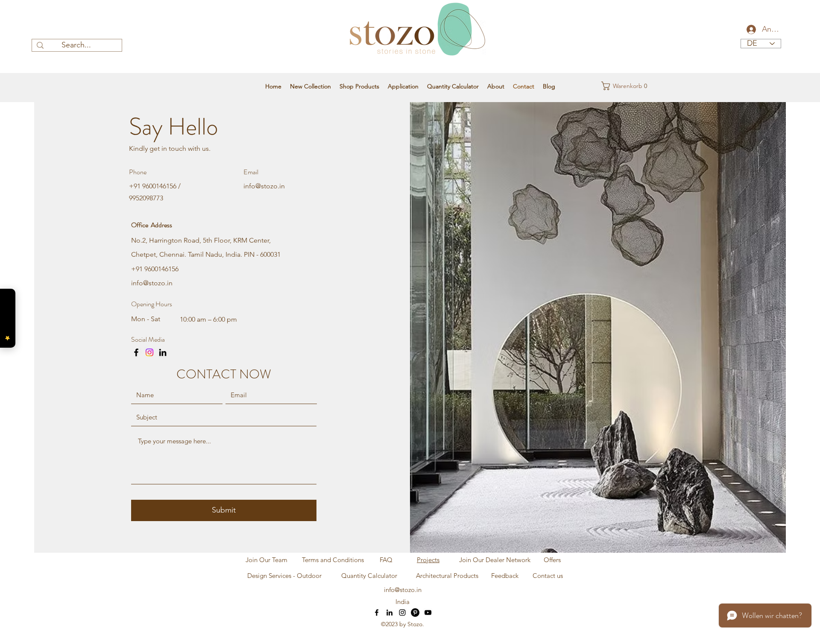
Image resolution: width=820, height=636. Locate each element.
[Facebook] (136, 352)
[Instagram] (149, 352)
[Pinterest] (415, 612)
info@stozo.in (264, 186)
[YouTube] (428, 612)
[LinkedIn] (163, 352)
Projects (428, 560)
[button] (618, 86)
